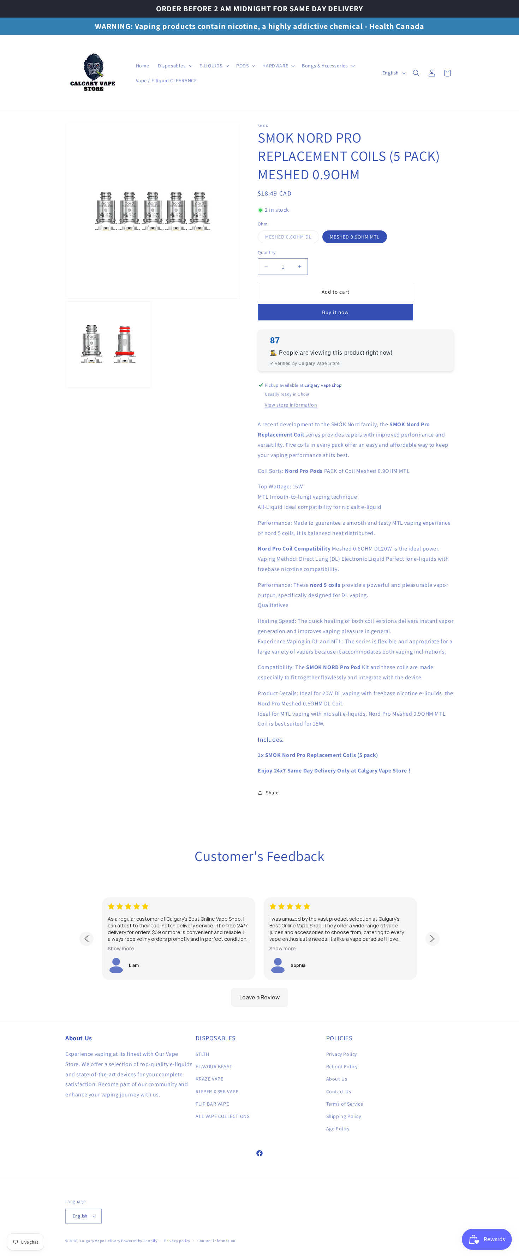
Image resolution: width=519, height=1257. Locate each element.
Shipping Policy (343, 1116)
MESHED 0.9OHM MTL (355, 237)
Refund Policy (342, 1066)
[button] (174, 65)
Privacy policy (177, 1240)
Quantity (266, 252)
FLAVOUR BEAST (214, 1066)
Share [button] (272, 792)
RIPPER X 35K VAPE (217, 1091)
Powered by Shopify (139, 1240)
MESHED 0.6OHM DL (292, 238)
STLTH (202, 1054)
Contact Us (338, 1091)
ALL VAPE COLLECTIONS (222, 1116)
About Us (336, 1079)
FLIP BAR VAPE (212, 1104)
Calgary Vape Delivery (100, 1240)
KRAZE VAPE (209, 1079)
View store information (291, 405)
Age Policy (338, 1128)
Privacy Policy (341, 1054)
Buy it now (335, 312)
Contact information (216, 1240)
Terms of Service (344, 1104)
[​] (94, 73)
